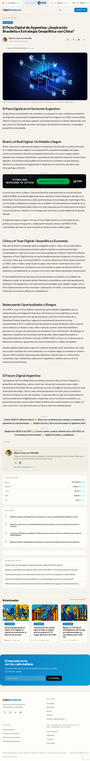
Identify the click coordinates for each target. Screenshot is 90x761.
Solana (7, 491)
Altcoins (50, 715)
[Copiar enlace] (84, 40)
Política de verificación (11, 733)
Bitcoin (7, 482)
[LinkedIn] (20, 463)
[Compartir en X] (68, 40)
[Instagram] (10, 712)
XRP (6, 500)
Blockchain (51, 707)
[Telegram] (15, 712)
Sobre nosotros (52, 731)
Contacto (50, 739)
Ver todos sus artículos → (23, 467)
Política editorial (9, 730)
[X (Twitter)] (5, 712)
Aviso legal (51, 743)
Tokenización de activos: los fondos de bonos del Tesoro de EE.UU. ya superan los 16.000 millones (40, 574)
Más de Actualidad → (78, 599)
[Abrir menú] (60, 10)
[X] (15, 463)
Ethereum (8, 486)
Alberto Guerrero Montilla (20, 38)
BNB (6, 496)
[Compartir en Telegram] (73, 40)
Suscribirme (54, 678)
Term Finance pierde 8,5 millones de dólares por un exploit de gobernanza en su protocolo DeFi (39, 579)
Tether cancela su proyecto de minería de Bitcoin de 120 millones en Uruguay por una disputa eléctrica (42, 584)
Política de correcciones (11, 737)
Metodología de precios (11, 741)
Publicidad (50, 735)
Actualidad (12, 17)
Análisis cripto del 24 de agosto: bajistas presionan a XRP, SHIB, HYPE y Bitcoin (34, 565)
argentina (7, 442)
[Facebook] (20, 712)
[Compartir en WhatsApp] (78, 40)
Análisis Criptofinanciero (56, 719)
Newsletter (81, 10)
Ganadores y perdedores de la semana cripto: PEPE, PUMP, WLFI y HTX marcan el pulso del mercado (41, 570)
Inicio (5, 17)
